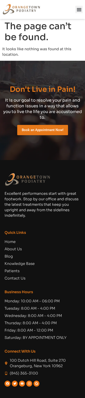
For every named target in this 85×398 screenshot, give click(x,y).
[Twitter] (15, 384)
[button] (79, 9)
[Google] (36, 384)
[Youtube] (22, 384)
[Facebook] (7, 384)
